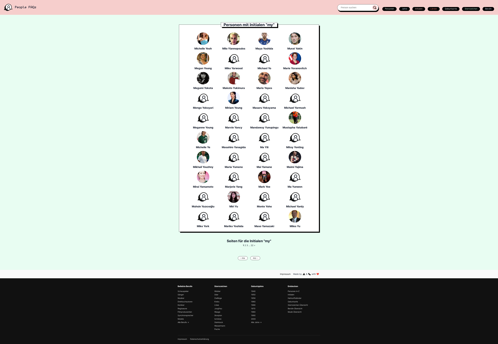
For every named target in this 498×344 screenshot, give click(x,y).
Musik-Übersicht (295, 312)
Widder (217, 291)
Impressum (285, 274)
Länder (433, 8)
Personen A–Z (293, 291)
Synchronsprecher (185, 315)
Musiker (181, 298)
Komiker (181, 305)
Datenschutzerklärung (199, 339)
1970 (253, 308)
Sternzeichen (471, 8)
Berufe (488, 8)
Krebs (216, 301)
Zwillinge (218, 298)
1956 (253, 298)
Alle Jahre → (256, 322)
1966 (253, 305)
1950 (253, 294)
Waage (217, 312)
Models (181, 319)
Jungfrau (218, 308)
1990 (253, 315)
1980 (253, 312)
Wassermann (219, 326)
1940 (253, 291)
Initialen (419, 8)
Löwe (216, 305)
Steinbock (218, 322)
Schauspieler (183, 291)
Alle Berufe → (183, 322)
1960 (253, 301)
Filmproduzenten (185, 312)
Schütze (217, 319)
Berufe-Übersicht (295, 308)
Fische (217, 329)
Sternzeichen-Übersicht (298, 305)
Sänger (181, 294)
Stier (216, 294)
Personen (389, 8)
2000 (253, 319)
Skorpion (218, 315)
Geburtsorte (451, 8)
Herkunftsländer (294, 298)
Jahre (404, 8)
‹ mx (243, 258)
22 (252, 245)
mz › (255, 258)
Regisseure (182, 308)
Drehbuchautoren (185, 301)
